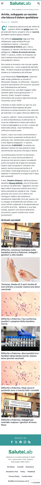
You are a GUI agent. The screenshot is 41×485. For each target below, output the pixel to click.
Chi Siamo (11, 467)
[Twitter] (16, 442)
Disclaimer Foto (12, 472)
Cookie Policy (27, 476)
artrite (26, 29)
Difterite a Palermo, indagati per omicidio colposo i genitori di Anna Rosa (19, 422)
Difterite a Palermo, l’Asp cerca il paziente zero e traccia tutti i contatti (20, 389)
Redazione (30, 467)
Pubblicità (31, 472)
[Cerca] (38, 3)
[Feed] (29, 442)
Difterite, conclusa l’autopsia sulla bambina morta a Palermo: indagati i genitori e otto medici (19, 252)
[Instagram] (25, 442)
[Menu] (2, 3)
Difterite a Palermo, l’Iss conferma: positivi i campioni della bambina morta (19, 321)
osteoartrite (17, 39)
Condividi (36, 483)
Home (2, 9)
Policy (22, 472)
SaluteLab (6, 22)
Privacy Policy (14, 476)
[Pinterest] (20, 442)
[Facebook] (12, 442)
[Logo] (20, 3)
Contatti (20, 467)
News (8, 9)
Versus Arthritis (16, 183)
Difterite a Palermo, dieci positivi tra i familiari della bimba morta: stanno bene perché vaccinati (20, 355)
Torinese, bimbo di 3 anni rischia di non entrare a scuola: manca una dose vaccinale (20, 287)
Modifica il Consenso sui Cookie (20, 481)
